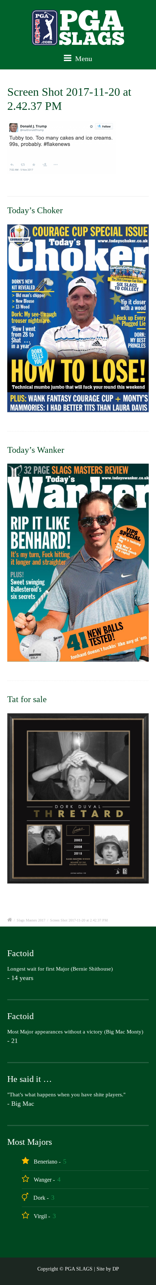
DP (115, 1269)
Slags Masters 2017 (31, 920)
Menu (82, 59)
